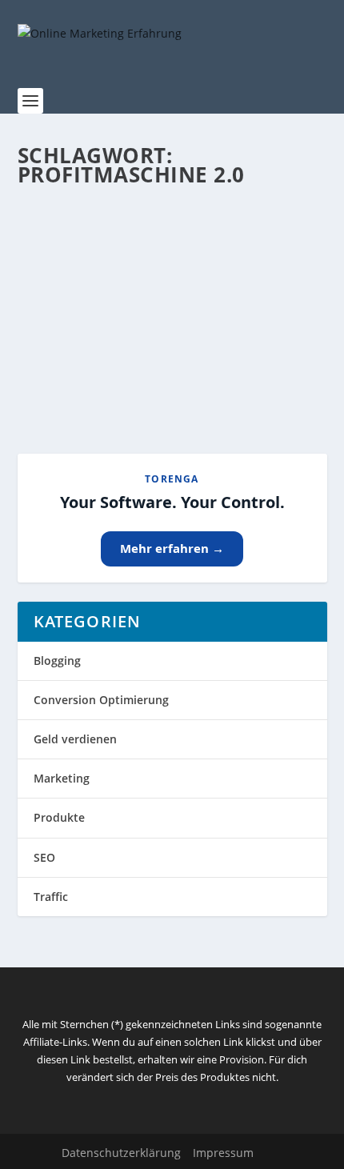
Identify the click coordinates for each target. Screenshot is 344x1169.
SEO (44, 857)
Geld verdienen (75, 739)
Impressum (223, 1152)
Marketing (62, 778)
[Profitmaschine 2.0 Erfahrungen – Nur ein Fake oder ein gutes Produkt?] (172, 217)
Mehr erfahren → (172, 548)
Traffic (51, 896)
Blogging (57, 660)
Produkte (59, 817)
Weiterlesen (80, 383)
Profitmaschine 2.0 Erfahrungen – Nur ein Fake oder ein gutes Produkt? (162, 276)
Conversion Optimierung (101, 699)
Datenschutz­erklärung (121, 1152)
